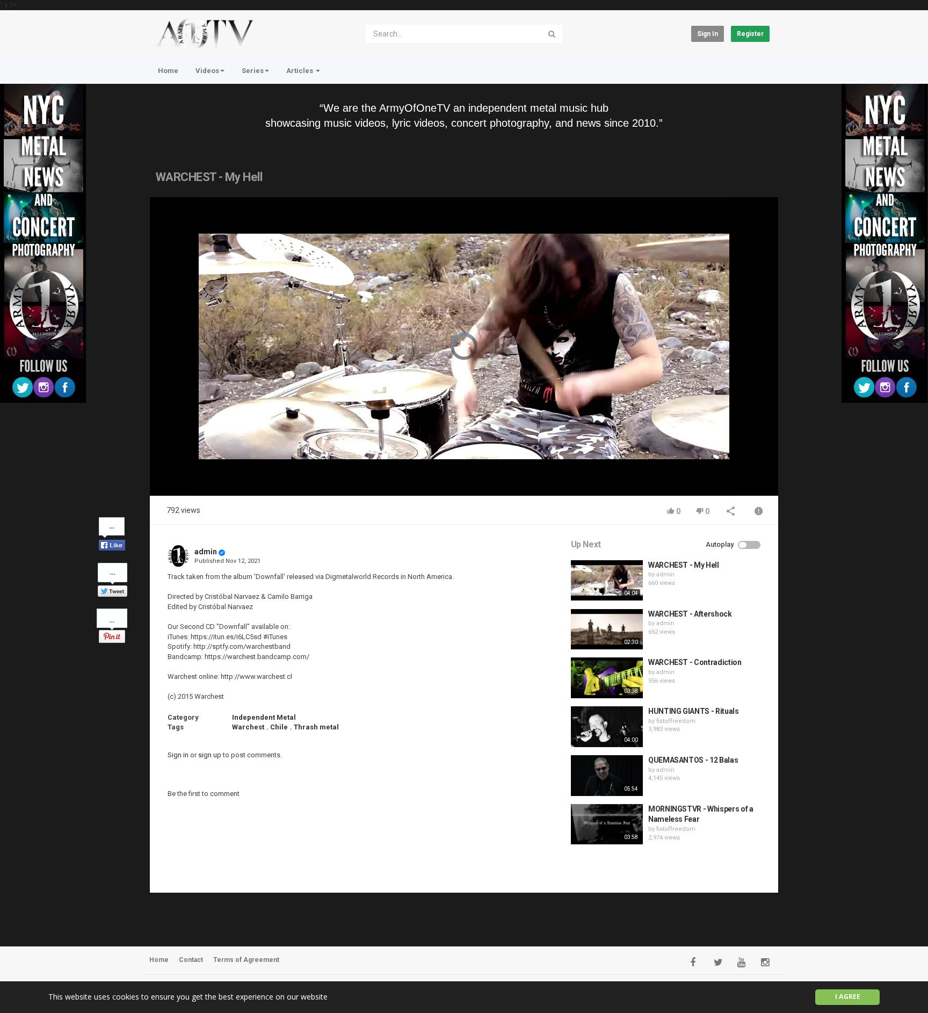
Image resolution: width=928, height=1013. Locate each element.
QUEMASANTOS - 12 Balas (693, 760)
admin (205, 551)
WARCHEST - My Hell (683, 565)
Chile (279, 727)
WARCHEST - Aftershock (690, 614)
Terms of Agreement (246, 960)
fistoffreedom (675, 721)
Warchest (248, 727)
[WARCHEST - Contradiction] (607, 677)
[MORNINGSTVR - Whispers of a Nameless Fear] (607, 824)
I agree (847, 996)
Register (750, 34)
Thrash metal (316, 727)
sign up (209, 755)
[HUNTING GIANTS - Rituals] (607, 726)
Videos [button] (207, 71)
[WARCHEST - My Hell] (607, 580)
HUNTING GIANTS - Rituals (693, 711)
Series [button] (253, 71)
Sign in (707, 34)
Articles (300, 71)
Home (168, 71)
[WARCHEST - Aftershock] (607, 629)
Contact (191, 960)
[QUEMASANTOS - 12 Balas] (607, 775)
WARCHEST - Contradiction (695, 662)
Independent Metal (264, 717)
